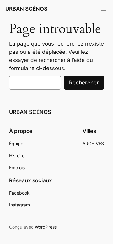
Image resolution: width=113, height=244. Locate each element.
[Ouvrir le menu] (104, 9)
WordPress (46, 227)
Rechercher (84, 82)
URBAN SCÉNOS (26, 9)
